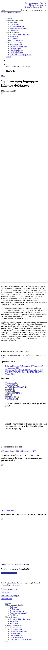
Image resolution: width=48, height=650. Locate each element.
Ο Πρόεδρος (14, 24)
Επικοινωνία (37, 7)
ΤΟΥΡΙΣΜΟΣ (10, 399)
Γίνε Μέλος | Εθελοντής (18, 46)
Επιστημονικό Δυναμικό (18, 28)
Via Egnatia (14, 38)
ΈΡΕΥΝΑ (9, 391)
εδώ (27, 351)
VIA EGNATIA (11, 385)
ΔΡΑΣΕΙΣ (8, 389)
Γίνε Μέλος (14, 30)
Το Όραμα (13, 22)
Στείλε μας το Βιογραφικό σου (20, 55)
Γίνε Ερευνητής (15, 49)
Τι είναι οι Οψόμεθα (17, 26)
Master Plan (14, 36)
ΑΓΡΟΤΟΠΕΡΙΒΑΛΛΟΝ (14, 387)
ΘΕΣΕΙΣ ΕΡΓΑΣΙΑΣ (12, 393)
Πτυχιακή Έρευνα (16, 51)
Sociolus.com (15, 585)
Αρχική (9, 18)
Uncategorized (10, 383)
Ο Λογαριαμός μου (31, 3)
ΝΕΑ (3, 76)
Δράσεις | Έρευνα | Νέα (14, 40)
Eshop (8, 57)
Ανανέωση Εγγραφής (10, 595)
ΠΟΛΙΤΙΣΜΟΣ (10, 397)
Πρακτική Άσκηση (16, 53)
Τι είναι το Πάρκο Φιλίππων (20, 34)
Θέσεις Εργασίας (16, 44)
